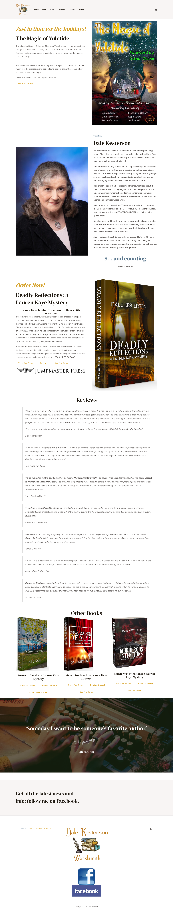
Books (52, 9)
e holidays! (72, 29)
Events (81, 9)
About (44, 9)
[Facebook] (156, 10)
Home (36, 9)
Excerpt (43, 363)
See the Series (61, 363)
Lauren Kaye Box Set (38, 692)
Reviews (62, 9)
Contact (72, 9)
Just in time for (35, 29)
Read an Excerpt (49, 685)
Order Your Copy (25, 83)
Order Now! (30, 285)
